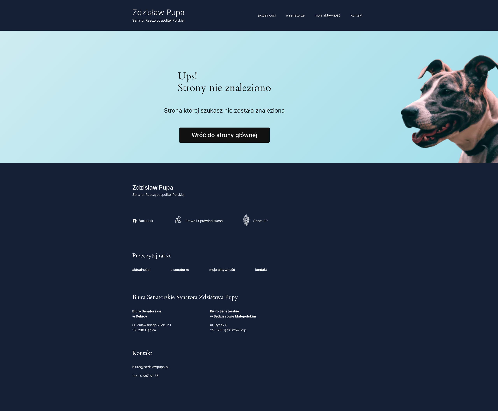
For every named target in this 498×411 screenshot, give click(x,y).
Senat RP (260, 221)
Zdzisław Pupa (158, 12)
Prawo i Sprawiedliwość (204, 221)
